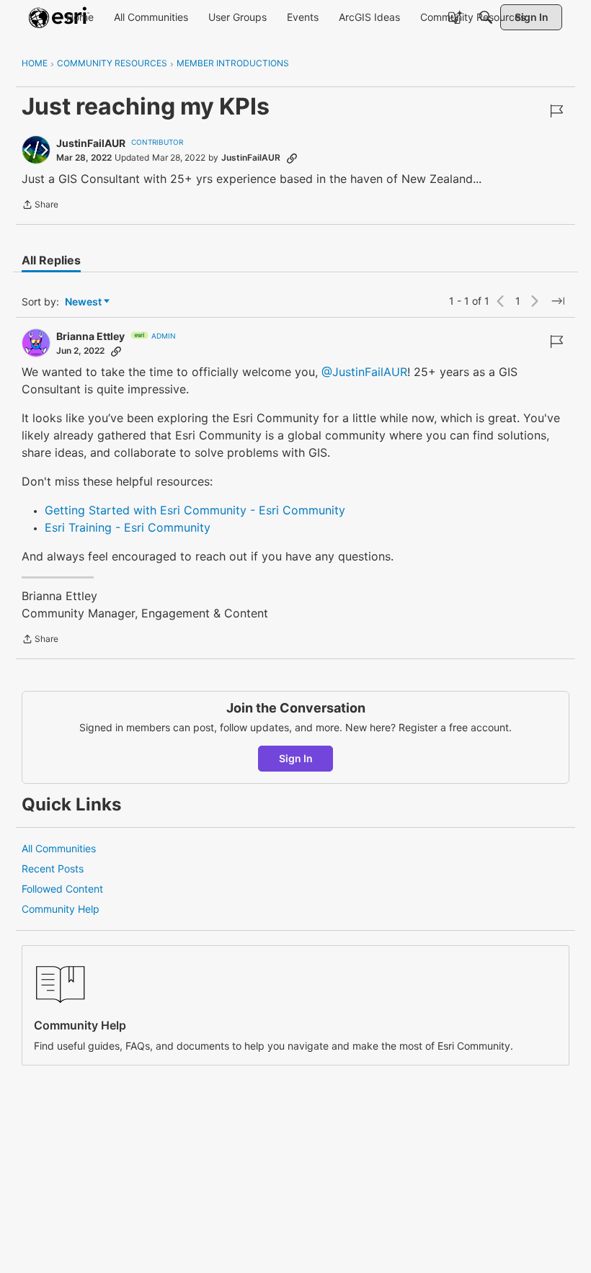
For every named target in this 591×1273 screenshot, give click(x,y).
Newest (83, 302)
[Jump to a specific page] (557, 301)
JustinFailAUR (90, 143)
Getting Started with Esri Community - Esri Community (195, 510)
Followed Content (62, 889)
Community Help (60, 909)
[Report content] (556, 111)
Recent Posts (53, 868)
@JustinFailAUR (364, 372)
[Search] (486, 17)
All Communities (59, 848)
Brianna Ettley (90, 336)
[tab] (51, 260)
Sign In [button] (296, 758)
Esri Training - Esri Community (127, 527)
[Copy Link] (292, 157)
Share (40, 206)
